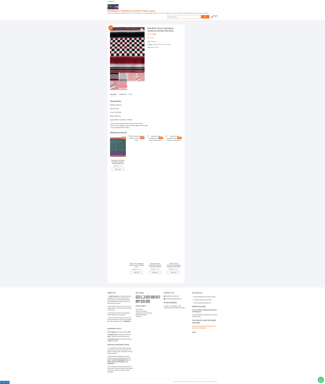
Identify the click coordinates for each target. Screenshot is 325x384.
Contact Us (139, 316)
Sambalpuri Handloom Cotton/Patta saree (131, 10)
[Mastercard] (143, 297)
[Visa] (148, 297)
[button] (141, 29)
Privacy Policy (139, 309)
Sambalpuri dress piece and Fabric (203, 300)
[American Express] (138, 297)
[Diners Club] (158, 297)
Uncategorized (110, 1)
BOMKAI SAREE (154, 47)
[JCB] (148, 301)
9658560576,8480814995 (172, 296)
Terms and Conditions (141, 311)
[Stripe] (143, 301)
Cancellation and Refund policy (144, 313)
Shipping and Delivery (141, 314)
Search (205, 16)
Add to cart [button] (118, 169)
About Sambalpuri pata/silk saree (202, 303)
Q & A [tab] (130, 94)
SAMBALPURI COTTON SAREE (161, 44)
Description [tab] (113, 94)
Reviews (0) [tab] (122, 94)
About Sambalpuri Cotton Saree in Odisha (204, 296)
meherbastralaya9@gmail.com (173, 298)
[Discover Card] (138, 301)
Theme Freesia (204, 381)
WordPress (215, 381)
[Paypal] (153, 297)
